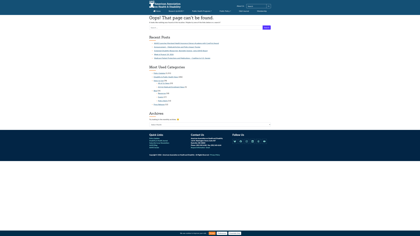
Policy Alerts (163, 100)
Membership (262, 11)
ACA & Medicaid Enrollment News (171, 87)
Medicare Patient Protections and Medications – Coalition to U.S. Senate (182, 58)
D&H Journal (244, 11)
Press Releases (159, 104)
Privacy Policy (215, 155)
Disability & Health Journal (158, 141)
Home (158, 11)
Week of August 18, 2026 (164, 54)
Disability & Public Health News (166, 77)
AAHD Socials (154, 147)
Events (160, 97)
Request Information (198, 147)
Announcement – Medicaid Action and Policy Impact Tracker (177, 47)
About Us (240, 6)
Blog (155, 90)
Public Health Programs (201, 11)
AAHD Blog (153, 145)
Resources (162, 93)
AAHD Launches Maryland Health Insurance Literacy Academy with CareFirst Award (186, 43)
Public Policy (225, 11)
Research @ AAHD (176, 11)
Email (208, 147)
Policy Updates (159, 73)
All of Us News (164, 83)
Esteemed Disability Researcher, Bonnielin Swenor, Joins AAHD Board (180, 50)
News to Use (159, 80)
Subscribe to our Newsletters (159, 143)
